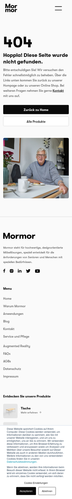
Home (7, 298)
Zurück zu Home (36, 110)
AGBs (7, 361)
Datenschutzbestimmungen (22, 461)
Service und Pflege (16, 336)
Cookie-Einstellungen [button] (36, 482)
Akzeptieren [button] (26, 491)
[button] (58, 8)
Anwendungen (13, 314)
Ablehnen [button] (47, 491)
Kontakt (58, 91)
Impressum (10, 376)
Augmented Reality (16, 346)
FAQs (6, 354)
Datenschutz (12, 369)
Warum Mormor (14, 306)
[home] (10, 8)
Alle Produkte (36, 122)
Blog (6, 321)
